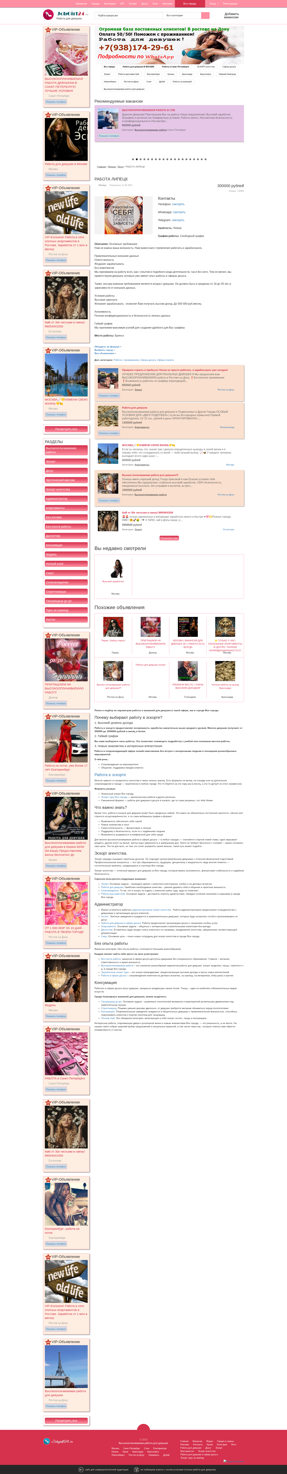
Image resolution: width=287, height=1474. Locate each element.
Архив (210, 1444)
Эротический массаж (60, 480)
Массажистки (187, 1451)
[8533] (169, 45)
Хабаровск (153, 1455)
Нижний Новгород (227, 74)
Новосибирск (110, 82)
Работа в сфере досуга (113, 975)
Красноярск (205, 74)
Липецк (112, 166)
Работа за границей (182, 82)
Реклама (167, 3)
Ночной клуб (54, 563)
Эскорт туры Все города (114, 797)
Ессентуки (228, 529)
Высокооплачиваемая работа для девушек (124, 89)
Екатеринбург (153, 74)
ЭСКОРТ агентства (206, 67)
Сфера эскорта (165, 360)
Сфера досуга (229, 67)
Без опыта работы (58, 526)
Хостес (50, 619)
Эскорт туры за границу (192, 1458)
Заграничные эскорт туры (115, 972)
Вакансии (81, 3)
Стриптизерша (56, 591)
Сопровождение (57, 582)
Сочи (148, 82)
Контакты (197, 1444)
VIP (122, 3)
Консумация (54, 545)
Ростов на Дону (226, 389)
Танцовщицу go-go (111, 1001)
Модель (51, 554)
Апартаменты (55, 508)
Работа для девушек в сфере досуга (121, 923)
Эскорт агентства (58, 489)
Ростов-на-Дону (131, 82)
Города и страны (225, 1441)
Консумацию (108, 1011)
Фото (233, 1444)
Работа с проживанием (126, 360)
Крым (125, 1451)
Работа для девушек (112, 887)
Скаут (50, 573)
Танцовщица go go (59, 601)
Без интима (54, 517)
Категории (109, 3)
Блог (155, 3)
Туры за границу (57, 610)
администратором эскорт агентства (152, 909)
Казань (171, 74)
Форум (209, 1441)
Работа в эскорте (110, 774)
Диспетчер (53, 536)
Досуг (145, 3)
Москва (230, 464)
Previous (91, 129)
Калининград (227, 427)
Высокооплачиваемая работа (61, 450)
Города (95, 3)
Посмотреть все (66, 429)
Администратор (56, 498)
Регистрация (229, 3)
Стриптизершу (109, 1008)
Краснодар (187, 74)
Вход (212, 3)
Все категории (175, 15)
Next (247, 129)
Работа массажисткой (128, 74)
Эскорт (133, 3)
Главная (101, 166)
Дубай (162, 82)
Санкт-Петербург (131, 1448)
